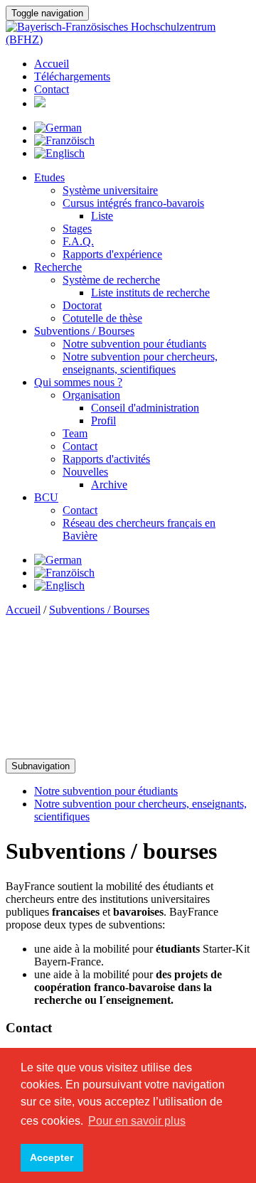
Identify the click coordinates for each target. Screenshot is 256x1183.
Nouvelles (85, 472)
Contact (51, 89)
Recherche (58, 267)
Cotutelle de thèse (102, 318)
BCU (46, 497)
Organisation (91, 395)
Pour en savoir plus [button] (137, 1121)
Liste (102, 216)
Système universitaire (110, 190)
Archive (109, 484)
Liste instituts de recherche (150, 293)
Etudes (49, 177)
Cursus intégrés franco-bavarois (133, 203)
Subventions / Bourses (84, 331)
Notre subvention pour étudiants (134, 344)
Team (75, 433)
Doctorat (82, 305)
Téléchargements (72, 76)
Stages (77, 229)
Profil (103, 420)
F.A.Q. (78, 241)
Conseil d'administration (145, 408)
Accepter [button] (51, 1157)
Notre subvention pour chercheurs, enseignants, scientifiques (140, 362)
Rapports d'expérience (112, 254)
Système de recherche (111, 280)
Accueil (51, 64)
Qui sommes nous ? (78, 382)
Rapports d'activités (106, 459)
